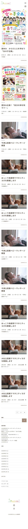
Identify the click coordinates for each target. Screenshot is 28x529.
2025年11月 (4, 471)
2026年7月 (4, 450)
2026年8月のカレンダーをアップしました (11, 428)
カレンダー (4, 483)
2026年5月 (4, 456)
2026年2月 (4, 464)
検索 (2, 417)
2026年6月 (4, 453)
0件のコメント (5, 60)
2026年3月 (4, 461)
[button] (25, 3)
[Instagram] (14, 505)
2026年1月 (4, 466)
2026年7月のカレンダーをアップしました (11, 437)
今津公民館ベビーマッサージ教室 (9, 440)
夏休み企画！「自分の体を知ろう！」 (10, 434)
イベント (3, 46)
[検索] (24, 420)
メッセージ (4, 486)
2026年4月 (4, 458)
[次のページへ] (24, 412)
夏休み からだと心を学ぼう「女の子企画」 (13, 49)
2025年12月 (4, 469)
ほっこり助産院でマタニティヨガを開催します (13, 179)
